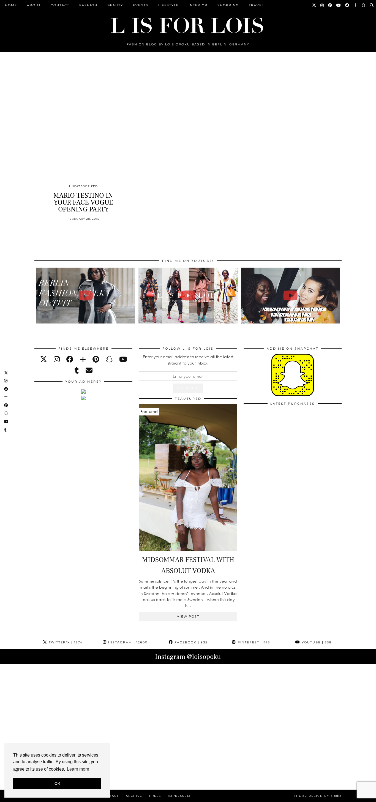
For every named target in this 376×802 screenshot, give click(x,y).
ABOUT (34, 5)
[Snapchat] (363, 5)
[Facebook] (347, 5)
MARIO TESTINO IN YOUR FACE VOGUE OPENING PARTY (83, 202)
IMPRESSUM (179, 796)
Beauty (115, 5)
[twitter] (43, 359)
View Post (188, 616)
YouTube (316, 642)
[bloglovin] (83, 359)
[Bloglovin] (355, 5)
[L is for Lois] (188, 23)
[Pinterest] (330, 5)
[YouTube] (338, 5)
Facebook (190, 642)
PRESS (155, 796)
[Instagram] (322, 5)
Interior (198, 5)
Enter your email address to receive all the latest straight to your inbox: (188, 359)
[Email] (89, 370)
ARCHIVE (134, 796)
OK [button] (57, 783)
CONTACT (60, 5)
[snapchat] (109, 359)
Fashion (88, 5)
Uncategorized (83, 186)
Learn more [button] (78, 769)
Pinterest (253, 642)
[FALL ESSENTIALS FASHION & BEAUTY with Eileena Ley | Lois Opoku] (290, 295)
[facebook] (69, 359)
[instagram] (57, 359)
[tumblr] (77, 370)
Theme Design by (318, 796)
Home (11, 5)
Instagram (127, 642)
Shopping (228, 5)
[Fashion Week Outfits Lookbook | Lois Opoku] (188, 295)
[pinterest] (95, 359)
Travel (256, 5)
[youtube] (123, 359)
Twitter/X (64, 642)
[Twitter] (314, 5)
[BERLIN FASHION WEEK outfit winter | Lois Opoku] (85, 295)
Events (140, 5)
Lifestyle (168, 5)
